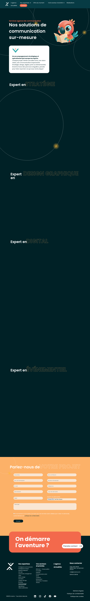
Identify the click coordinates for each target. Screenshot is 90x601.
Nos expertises (24, 3)
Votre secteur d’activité (55, 3)
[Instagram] (40, 596)
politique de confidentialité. (32, 516)
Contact (23, 5)
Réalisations (70, 3)
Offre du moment (38, 3)
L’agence (13, 3)
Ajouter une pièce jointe (53, 497)
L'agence (57, 564)
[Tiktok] (45, 596)
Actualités (14, 5)
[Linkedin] (35, 596)
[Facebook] (50, 596)
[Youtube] (55, 596)
